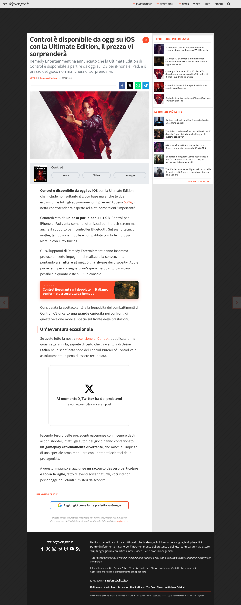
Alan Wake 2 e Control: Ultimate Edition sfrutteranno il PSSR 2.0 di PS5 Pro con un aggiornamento (186, 61)
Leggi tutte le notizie (199, 181)
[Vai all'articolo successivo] (4, 302)
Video (197, 4)
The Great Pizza (154, 587)
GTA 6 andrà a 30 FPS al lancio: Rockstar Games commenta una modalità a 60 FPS (185, 147)
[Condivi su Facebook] (122, 85)
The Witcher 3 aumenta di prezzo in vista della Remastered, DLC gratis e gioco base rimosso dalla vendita (188, 172)
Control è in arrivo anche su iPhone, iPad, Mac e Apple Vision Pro (188, 99)
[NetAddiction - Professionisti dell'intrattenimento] (117, 581)
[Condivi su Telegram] (145, 85)
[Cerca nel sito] (229, 4)
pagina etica (122, 521)
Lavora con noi (188, 568)
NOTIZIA (33, 78)
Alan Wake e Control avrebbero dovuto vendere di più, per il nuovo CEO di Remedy (186, 49)
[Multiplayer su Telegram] (60, 549)
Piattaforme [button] (144, 4)
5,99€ (128, 202)
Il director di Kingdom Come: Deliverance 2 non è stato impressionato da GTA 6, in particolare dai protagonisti (186, 159)
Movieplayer (110, 587)
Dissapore (123, 587)
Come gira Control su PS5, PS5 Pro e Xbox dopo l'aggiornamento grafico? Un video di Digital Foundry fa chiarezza (186, 74)
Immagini (130, 175)
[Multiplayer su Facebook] (42, 549)
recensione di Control (92, 338)
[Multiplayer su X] (48, 549)
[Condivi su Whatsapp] (138, 85)
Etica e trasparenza (160, 568)
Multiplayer (96, 587)
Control (57, 167)
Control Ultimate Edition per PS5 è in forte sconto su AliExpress (186, 87)
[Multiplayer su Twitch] (66, 549)
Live (207, 4)
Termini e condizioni (139, 568)
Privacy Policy (121, 568)
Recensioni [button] (167, 4)
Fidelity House (137, 587)
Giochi (218, 4)
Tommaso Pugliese (49, 78)
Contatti (175, 568)
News (65, 175)
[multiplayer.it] (60, 542)
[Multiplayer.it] (16, 4)
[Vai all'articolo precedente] (237, 302)
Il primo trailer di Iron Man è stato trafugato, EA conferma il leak (187, 121)
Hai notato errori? (47, 494)
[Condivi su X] (130, 85)
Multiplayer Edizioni (174, 587)
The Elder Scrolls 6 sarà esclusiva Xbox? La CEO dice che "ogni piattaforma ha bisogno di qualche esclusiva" (188, 134)
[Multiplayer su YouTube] (72, 549)
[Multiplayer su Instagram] (54, 549)
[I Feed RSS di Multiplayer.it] (78, 549)
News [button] (185, 4)
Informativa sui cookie (101, 568)
